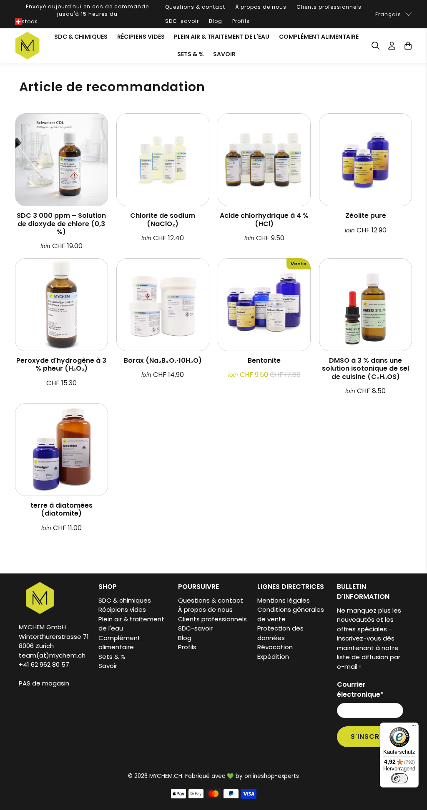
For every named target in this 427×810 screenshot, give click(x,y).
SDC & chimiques (81, 36)
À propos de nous (260, 6)
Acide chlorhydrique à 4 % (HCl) (264, 219)
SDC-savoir (182, 21)
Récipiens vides (141, 36)
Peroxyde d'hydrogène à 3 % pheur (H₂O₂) (61, 364)
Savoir (224, 54)
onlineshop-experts (271, 776)
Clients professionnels (329, 6)
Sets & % (190, 54)
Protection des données (280, 633)
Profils (241, 21)
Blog (215, 21)
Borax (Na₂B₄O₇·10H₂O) (163, 360)
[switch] (399, 778)
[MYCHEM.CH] (27, 46)
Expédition (273, 656)
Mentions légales (283, 600)
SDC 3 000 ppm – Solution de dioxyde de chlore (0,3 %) (61, 223)
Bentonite (264, 360)
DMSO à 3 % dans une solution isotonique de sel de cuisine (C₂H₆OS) (365, 368)
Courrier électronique (360, 689)
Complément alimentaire (319, 36)
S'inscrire (370, 736)
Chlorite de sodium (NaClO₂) (162, 219)
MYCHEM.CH (165, 776)
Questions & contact (195, 6)
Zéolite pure (365, 215)
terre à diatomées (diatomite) (61, 509)
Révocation (275, 647)
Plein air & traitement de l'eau (221, 36)
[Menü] (414, 728)
